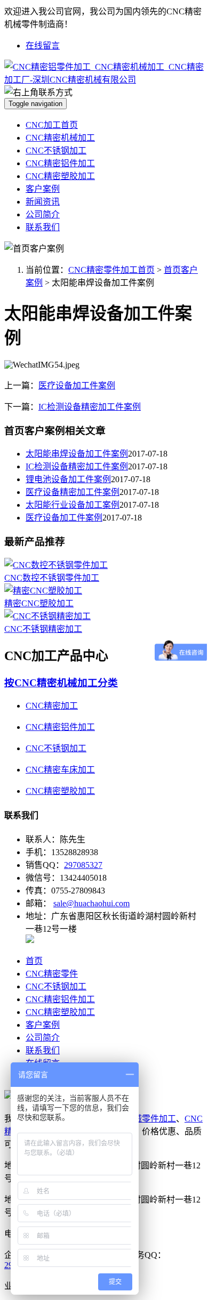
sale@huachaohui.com (91, 903)
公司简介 (43, 214)
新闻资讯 (43, 201)
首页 (34, 960)
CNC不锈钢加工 (56, 150)
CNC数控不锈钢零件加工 (51, 577)
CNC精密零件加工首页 (111, 269)
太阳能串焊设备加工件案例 (77, 453)
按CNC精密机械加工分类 (61, 682)
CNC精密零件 (52, 973)
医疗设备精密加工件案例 (72, 492)
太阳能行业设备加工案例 (72, 504)
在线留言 (43, 45)
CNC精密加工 (52, 705)
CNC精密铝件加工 (60, 163)
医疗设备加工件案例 (76, 385)
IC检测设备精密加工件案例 (89, 406)
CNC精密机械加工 (60, 137)
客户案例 (43, 188)
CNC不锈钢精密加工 (43, 628)
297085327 (83, 865)
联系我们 (43, 227)
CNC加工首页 (52, 124)
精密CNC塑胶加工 (39, 603)
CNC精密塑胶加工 (60, 176)
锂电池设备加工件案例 (68, 479)
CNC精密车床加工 (60, 769)
